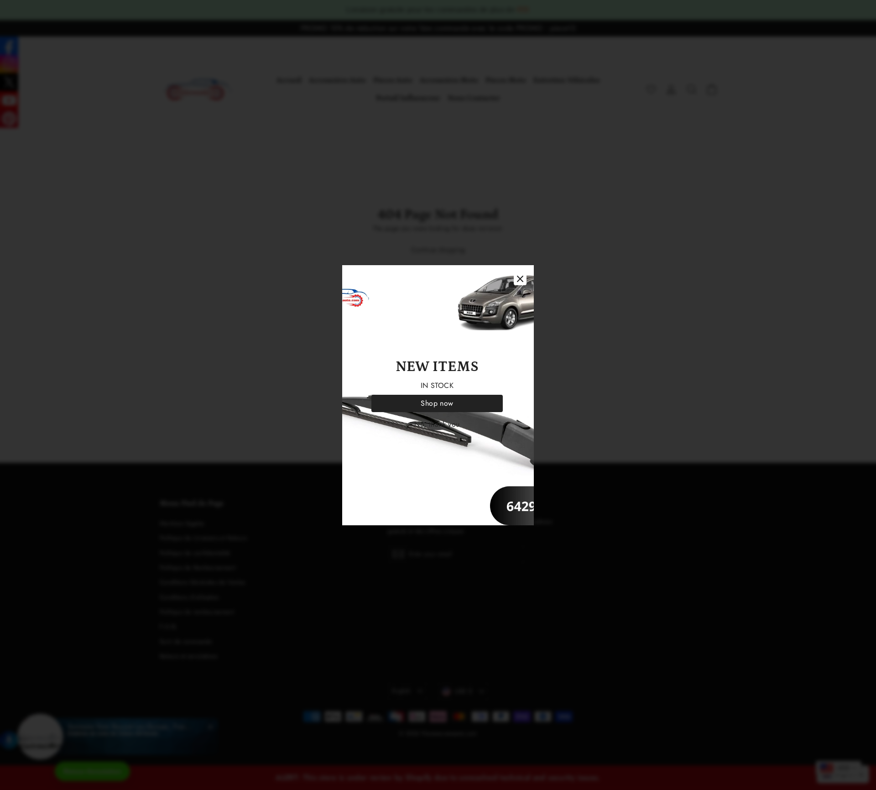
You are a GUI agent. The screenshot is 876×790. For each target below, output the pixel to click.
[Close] (520, 278)
